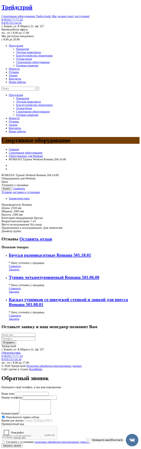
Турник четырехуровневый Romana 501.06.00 (54, 277)
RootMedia (35, 369)
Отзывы (14, 72)
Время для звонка (12, 420)
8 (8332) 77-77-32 (12, 19)
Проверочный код (12, 423)
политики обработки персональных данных (62, 441)
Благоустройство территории (34, 55)
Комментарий (10, 413)
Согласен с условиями (47, 441)
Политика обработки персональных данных (54, 365)
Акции (13, 75)
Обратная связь (11, 352)
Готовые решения (27, 65)
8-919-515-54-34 (11, 22)
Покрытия (22, 49)
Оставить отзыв (35, 239)
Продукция (16, 45)
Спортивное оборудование (33, 62)
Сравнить (19, 188)
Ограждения (24, 58)
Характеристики (19, 198)
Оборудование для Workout (26, 156)
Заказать (14, 269)
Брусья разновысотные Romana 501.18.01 (50, 255)
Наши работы (17, 82)
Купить (7, 188)
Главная (14, 149)
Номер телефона (11, 397)
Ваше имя (7, 393)
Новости (14, 68)
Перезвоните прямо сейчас (22, 417)
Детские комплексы (28, 52)
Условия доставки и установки (20, 192)
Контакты (15, 78)
